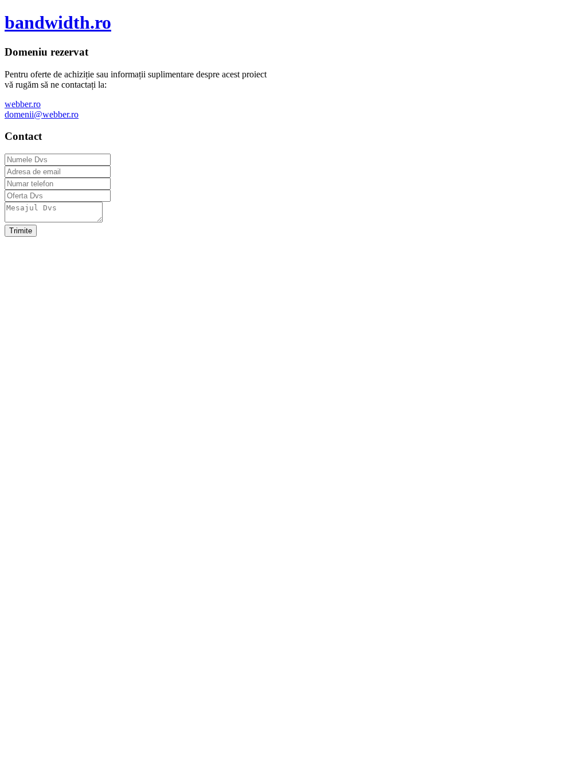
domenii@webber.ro (42, 114)
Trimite (20, 230)
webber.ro (23, 104)
